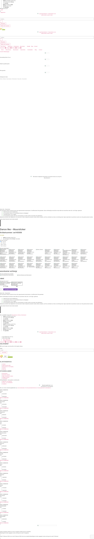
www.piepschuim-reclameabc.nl (44, 387)
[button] (3, 46)
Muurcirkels (23, 49)
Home (2, 49)
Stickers (4, 78)
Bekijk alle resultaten (5, 25)
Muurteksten (15, 49)
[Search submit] (1, 21)
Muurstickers (8, 49)
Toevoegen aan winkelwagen (10, 289)
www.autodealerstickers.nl (31, 387)
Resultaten (3, 23)
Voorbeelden (30, 49)
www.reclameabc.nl (21, 387)
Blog (36, 49)
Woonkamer (14, 78)
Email (1, 348)
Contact (40, 49)
